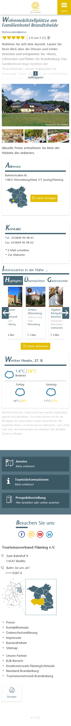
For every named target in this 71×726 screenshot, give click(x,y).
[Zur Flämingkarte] (29, 599)
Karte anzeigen (46, 198)
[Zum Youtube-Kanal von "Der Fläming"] (40, 535)
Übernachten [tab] (34, 280)
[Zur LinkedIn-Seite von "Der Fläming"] (49, 535)
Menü (64, 11)
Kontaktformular (17, 628)
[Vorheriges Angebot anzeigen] (5, 313)
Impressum (13, 638)
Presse (10, 622)
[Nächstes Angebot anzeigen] (65, 313)
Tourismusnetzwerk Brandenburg (29, 676)
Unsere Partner (16, 656)
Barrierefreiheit (16, 643)
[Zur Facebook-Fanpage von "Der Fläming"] (21, 535)
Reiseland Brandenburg (22, 671)
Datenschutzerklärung (21, 633)
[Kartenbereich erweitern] (65, 284)
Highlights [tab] (13, 280)
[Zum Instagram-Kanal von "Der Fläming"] (31, 535)
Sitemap (11, 648)
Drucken (11, 697)
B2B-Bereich (14, 661)
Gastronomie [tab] (57, 280)
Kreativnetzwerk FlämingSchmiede (30, 666)
